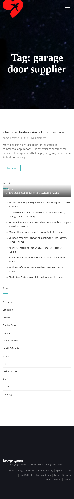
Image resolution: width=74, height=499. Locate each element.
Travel (6, 386)
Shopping (66, 475)
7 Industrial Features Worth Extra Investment (33, 132)
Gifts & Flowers (10, 340)
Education (8, 309)
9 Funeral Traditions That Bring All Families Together (35, 247)
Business (7, 302)
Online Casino (10, 371)
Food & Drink (9, 325)
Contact (67, 479)
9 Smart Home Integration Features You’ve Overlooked (37, 257)
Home (12, 470)
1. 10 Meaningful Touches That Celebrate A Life (32, 192)
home (6, 137)
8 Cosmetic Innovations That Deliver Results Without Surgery (40, 222)
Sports (6, 378)
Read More (11, 168)
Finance (6, 317)
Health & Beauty (19, 226)
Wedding (30, 216)
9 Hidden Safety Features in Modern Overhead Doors (36, 267)
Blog (20, 470)
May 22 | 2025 (20, 137)
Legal (5, 363)
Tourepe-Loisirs (13, 461)
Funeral (9, 189)
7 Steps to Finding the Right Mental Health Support (35, 202)
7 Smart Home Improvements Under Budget (31, 232)
